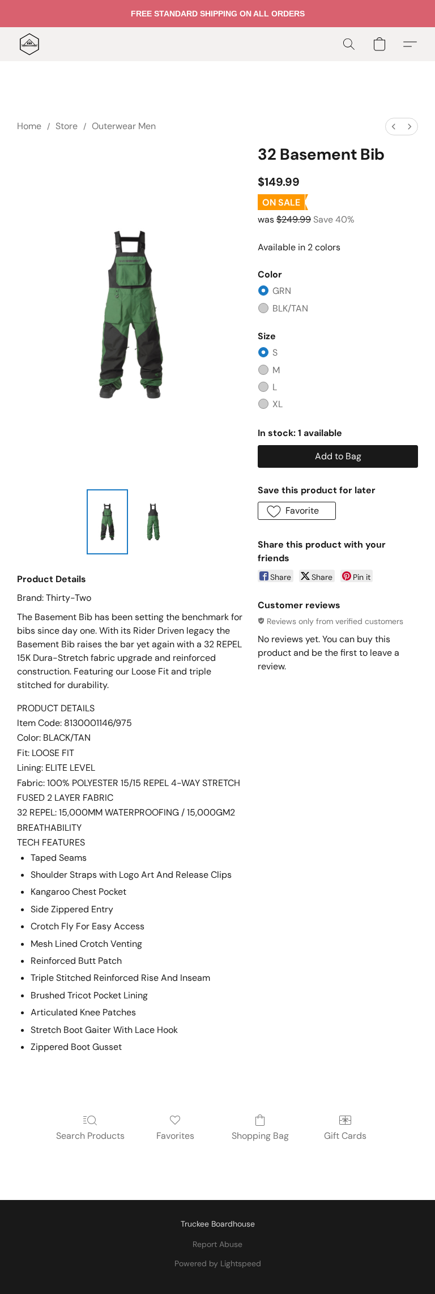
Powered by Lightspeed (217, 1263)
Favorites (175, 1136)
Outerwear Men (124, 126)
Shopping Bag (260, 1136)
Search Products (90, 1136)
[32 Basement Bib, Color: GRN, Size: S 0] (108, 521)
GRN (281, 291)
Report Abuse (217, 1244)
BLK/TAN (290, 308)
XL (277, 404)
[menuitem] (394, 126)
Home (29, 126)
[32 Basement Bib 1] (153, 521)
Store (67, 126)
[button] (29, 44)
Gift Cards (345, 1136)
